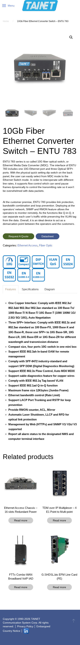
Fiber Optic (45, 245)
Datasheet (47, 236)
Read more (20, 520)
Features (10, 289)
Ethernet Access (27, 245)
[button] (71, 37)
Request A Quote (18, 236)
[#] (73, 620)
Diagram (49, 289)
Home (6, 21)
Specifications (30, 289)
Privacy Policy (25, 626)
